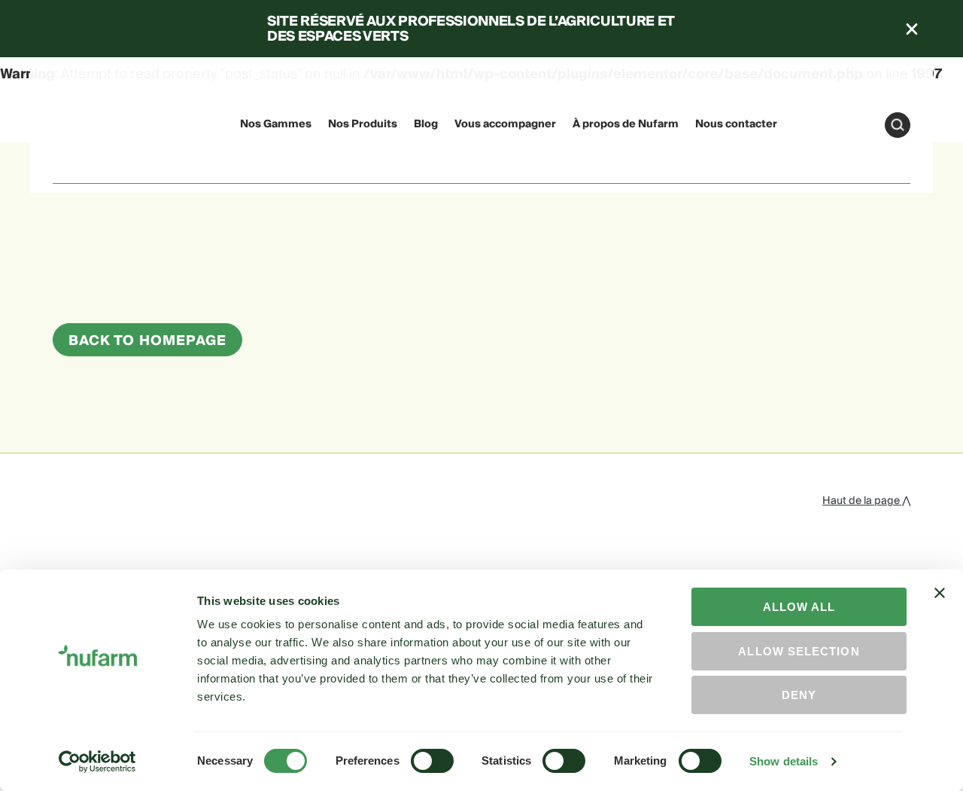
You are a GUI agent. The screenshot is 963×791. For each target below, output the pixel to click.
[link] (81, 122)
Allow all (799, 606)
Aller (897, 125)
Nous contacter (736, 124)
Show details (783, 761)
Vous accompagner (505, 124)
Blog (426, 124)
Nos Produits (362, 124)
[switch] (432, 761)
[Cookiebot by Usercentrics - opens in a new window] (97, 761)
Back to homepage (147, 341)
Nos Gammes (275, 124)
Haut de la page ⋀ (866, 501)
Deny (799, 695)
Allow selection (798, 651)
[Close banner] (939, 606)
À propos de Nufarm (626, 124)
